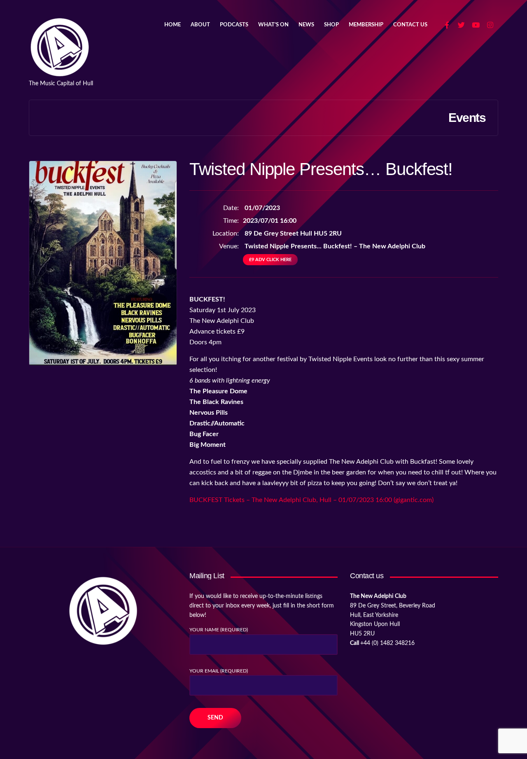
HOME (172, 25)
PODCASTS (234, 25)
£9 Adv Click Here (270, 259)
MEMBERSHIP (366, 25)
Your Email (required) (218, 670)
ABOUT (200, 25)
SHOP (331, 25)
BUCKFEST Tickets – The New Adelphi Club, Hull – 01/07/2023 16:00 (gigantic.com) (311, 500)
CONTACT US (410, 25)
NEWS (306, 25)
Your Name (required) (218, 629)
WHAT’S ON (273, 25)
